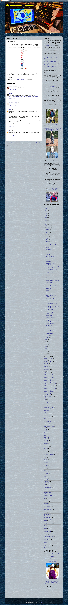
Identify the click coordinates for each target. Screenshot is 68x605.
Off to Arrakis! (48, 259)
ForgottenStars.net (49, 45)
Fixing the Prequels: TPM (49, 426)
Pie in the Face (46, 475)
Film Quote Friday (47, 421)
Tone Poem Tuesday (48, 523)
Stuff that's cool (49, 288)
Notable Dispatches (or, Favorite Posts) (51, 63)
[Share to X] (29, 79)
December (48, 225)
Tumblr (45, 528)
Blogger (41, 602)
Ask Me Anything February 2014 (50, 393)
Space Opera (46, 497)
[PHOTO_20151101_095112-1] (52, 188)
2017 (46, 213)
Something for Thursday (50, 268)
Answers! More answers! (50, 298)
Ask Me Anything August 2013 (50, 387)
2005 (46, 348)
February (48, 335)
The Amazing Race (47, 514)
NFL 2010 (46, 462)
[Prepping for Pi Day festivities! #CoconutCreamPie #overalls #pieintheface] (52, 555)
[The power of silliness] (52, 561)
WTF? (45, 544)
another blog (18, 73)
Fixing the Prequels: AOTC (49, 423)
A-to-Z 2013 (46, 366)
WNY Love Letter (47, 538)
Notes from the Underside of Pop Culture (52, 278)
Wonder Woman (47, 539)
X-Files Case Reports (48, 545)
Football (45, 429)
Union (47, 327)
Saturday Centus (49, 300)
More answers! (48, 276)
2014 (46, 219)
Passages (45, 471)
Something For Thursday (48, 495)
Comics (45, 405)
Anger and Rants (47, 369)
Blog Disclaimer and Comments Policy (51, 68)
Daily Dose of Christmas (48, 412)
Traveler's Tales (47, 527)
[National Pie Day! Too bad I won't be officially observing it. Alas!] (52, 582)
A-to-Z (45, 365)
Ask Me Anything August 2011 (50, 383)
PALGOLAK (11, 86)
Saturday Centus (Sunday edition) (52, 266)
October (48, 229)
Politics (45, 478)
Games (45, 432)
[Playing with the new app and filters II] (52, 583)
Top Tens (45, 525)
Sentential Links (47, 490)
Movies (45, 451)
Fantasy (45, 418)
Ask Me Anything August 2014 (50, 388)
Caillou (45, 404)
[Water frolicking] (52, 202)
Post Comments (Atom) (16, 145)
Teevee (45, 512)
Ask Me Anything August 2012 (50, 385)
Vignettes (45, 534)
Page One (45, 470)
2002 (46, 353)
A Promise (48, 251)
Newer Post (10, 143)
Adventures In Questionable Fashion (51, 368)
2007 (46, 344)
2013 (46, 220)
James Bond (46, 443)
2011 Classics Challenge (48, 361)
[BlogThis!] (28, 79)
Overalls (45, 468)
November (48, 227)
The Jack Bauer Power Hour (49, 515)
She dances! (48, 274)
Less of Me (46, 448)
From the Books (47, 431)
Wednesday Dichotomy (48, 536)
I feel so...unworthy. (49, 272)
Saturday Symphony (47, 487)
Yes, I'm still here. (49, 282)
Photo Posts (46, 473)
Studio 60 (45, 508)
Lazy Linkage (46, 446)
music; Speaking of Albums (49, 454)
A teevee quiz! (48, 249)
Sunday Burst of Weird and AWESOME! (51, 264)
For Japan (48, 293)
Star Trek (45, 500)
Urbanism (45, 533)
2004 (46, 350)
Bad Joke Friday (47, 394)
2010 (46, 339)
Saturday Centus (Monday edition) (52, 280)
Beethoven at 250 (47, 398)
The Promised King (47, 517)
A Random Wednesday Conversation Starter (53, 245)
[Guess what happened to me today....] (52, 558)
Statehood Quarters (47, 504)
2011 (46, 224)
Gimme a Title (46, 437)
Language (46, 445)
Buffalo (45, 401)
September (48, 231)
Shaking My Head (47, 492)
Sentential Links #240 (50, 292)
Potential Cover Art (47, 479)
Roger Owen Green (13, 102)
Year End (45, 547)
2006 (46, 346)
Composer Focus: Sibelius (48, 407)
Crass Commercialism (48, 409)
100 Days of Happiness (48, 358)
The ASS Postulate (49, 309)
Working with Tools (48, 541)
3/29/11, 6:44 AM (12, 135)
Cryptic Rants (46, 410)
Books (45, 399)
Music (45, 453)
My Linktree (52, 86)
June (47, 236)
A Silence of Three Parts (50, 243)
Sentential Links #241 (50, 256)
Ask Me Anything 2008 (48, 376)
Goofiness (45, 438)
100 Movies (46, 360)
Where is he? (48, 247)
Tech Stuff (46, 511)
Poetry (45, 476)
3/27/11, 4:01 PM (12, 98)
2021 (46, 206)
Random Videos (47, 482)
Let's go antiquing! (49, 333)
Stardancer (46, 503)
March (47, 241)
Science (45, 489)
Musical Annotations (48, 456)
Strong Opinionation (48, 506)
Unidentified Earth (47, 531)
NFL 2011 (46, 464)
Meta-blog (46, 449)
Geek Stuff (46, 434)
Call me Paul (11, 93)
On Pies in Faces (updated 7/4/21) (50, 66)
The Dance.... (48, 319)
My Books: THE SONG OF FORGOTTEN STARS (52, 58)
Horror (45, 442)
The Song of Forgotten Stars (49, 519)
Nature (45, 457)
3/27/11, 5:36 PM (12, 105)
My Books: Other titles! (48, 60)
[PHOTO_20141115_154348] (52, 124)
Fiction (45, 420)
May (47, 238)
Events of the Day (47, 416)
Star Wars (45, 501)
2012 (46, 222)
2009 (46, 341)
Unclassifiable (12, 81)
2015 (46, 217)
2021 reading (46, 363)
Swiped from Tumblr (48, 509)
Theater (45, 520)
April (47, 239)
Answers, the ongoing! (50, 329)
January (47, 337)
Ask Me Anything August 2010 (50, 382)
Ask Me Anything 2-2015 (49, 374)
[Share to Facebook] (30, 79)
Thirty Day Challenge (48, 522)
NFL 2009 (46, 460)
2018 (46, 212)
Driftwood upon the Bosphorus (50, 415)
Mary (10, 109)
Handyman (46, 440)
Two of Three (48, 258)
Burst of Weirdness (47, 402)
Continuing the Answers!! (51, 301)
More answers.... (49, 252)
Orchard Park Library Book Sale (50, 467)
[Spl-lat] (52, 556)
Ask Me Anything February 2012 (50, 390)
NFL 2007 (46, 459)
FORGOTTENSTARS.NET (52, 84)
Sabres (45, 484)
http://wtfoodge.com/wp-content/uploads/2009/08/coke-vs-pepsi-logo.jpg (23, 96)
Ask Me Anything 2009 (48, 377)
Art (44, 371)
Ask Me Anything (47, 372)
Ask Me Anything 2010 (48, 379)
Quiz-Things (46, 481)
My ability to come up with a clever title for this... (53, 307)
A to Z (47, 290)
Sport (45, 498)
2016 (46, 215)
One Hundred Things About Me (50, 61)
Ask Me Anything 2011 (48, 380)
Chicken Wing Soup (48, 64)
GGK (45, 435)
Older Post (38, 143)
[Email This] (27, 79)
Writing (45, 542)
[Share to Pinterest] (31, 79)
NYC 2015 (46, 465)
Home (24, 143)
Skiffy (45, 493)
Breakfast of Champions (50, 317)
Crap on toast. (48, 254)
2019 (46, 210)
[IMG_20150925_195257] (52, 189)
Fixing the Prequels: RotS (48, 424)
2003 (46, 351)
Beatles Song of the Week (49, 396)
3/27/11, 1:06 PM (12, 89)
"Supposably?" (48, 261)
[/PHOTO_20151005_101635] (52, 191)
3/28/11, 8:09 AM (12, 126)
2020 (46, 208)
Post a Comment (11, 138)
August (47, 232)
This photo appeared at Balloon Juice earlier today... (53, 321)
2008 (46, 343)
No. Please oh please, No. (51, 325)
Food (45, 427)
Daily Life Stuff (47, 413)
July (47, 234)
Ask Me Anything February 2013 (50, 391)
